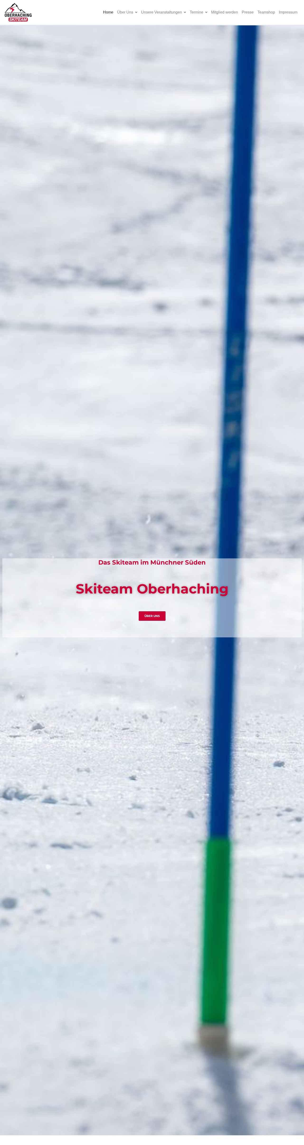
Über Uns (125, 12)
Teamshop (266, 12)
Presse (248, 12)
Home (108, 12)
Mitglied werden (224, 12)
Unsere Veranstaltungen (161, 12)
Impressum (288, 12)
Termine (196, 12)
